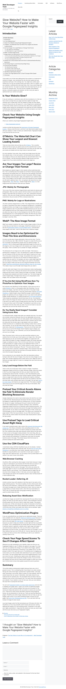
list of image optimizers (35, 296)
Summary (7, 75)
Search (50, 19)
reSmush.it (5, 244)
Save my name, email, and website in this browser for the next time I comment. (22, 674)
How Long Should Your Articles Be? (11, 614)
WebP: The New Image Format (11, 52)
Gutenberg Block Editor (30, 3)
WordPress (59, 3)
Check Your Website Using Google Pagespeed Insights (17, 42)
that (34, 426)
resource (30, 426)
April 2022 (51, 109)
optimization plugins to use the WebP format (19, 227)
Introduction (7, 39)
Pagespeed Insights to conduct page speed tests (22, 585)
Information (40, 3)
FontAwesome (19, 327)
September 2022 (53, 98)
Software (52, 3)
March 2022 (52, 111)
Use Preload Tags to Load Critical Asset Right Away (17, 63)
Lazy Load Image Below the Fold (14, 58)
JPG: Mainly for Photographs (12, 49)
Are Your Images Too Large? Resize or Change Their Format (19, 48)
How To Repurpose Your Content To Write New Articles (16, 616)
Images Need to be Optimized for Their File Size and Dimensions (20, 54)
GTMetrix (28, 145)
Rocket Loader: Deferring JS (13, 68)
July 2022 (51, 103)
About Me (20, 7)
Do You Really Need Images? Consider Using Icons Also (19, 57)
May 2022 (51, 107)
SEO (47, 3)
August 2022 (52, 100)
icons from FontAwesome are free (17, 598)
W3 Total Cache (19, 521)
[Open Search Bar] (18, 11)
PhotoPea (8, 288)
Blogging (20, 3)
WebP (33, 181)
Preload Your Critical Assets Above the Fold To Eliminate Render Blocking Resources (22, 61)
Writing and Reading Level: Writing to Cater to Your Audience (56, 52)
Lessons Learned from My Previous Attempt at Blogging (55, 42)
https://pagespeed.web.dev (13, 124)
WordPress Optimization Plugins (13, 71)
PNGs (17, 181)
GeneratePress (42, 687)
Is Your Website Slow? (9, 41)
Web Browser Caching (12, 67)
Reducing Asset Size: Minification (14, 70)
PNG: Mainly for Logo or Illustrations (15, 51)
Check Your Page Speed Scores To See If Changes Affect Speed (20, 73)
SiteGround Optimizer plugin (28, 518)
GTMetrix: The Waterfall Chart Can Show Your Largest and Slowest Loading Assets (21, 45)
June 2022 (51, 105)
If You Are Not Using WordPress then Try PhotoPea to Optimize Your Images (23, 55)
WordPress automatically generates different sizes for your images (23, 264)
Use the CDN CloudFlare (11, 65)
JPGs (12, 181)
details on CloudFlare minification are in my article (15, 509)
